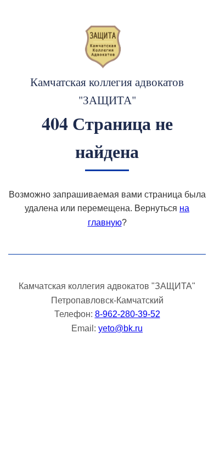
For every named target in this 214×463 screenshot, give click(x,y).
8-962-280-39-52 (127, 314)
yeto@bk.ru (120, 328)
